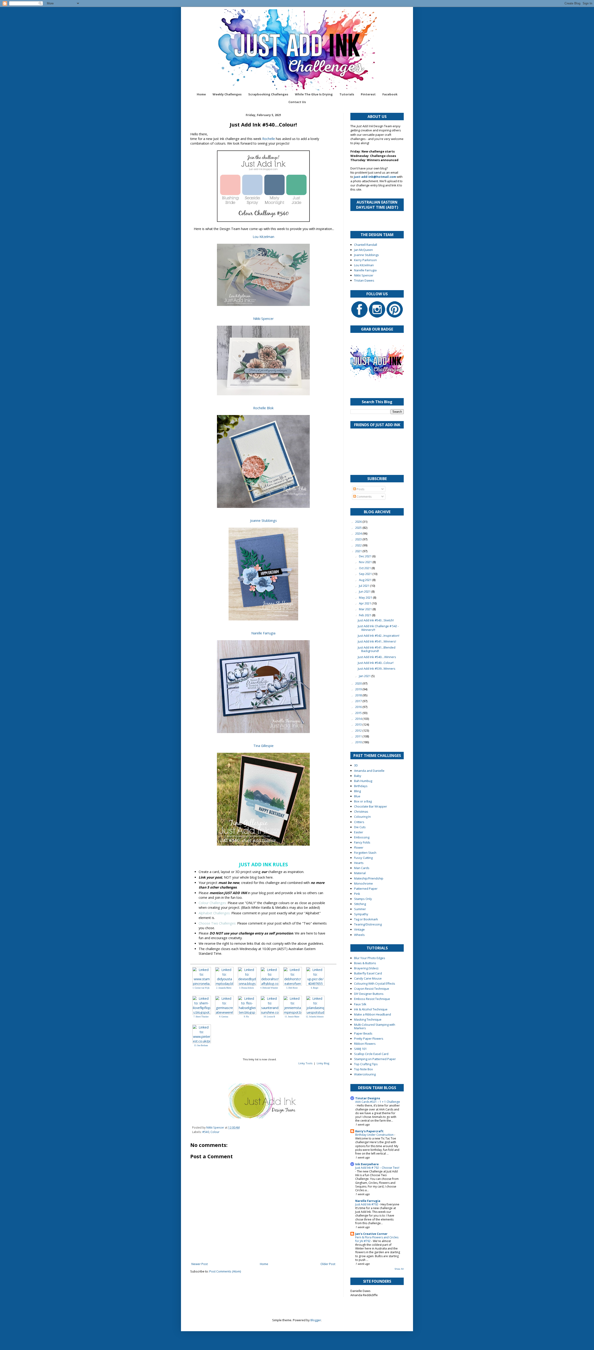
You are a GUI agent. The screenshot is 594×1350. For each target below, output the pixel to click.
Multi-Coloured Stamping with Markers (374, 1026)
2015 (358, 713)
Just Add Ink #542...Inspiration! (378, 635)
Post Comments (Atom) (225, 1271)
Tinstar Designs (367, 1098)
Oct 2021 (365, 568)
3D (356, 765)
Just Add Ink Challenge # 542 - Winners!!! (378, 628)
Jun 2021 (365, 591)
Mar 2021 (365, 609)
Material (360, 873)
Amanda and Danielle (369, 771)
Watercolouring (365, 1074)
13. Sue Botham (201, 1045)
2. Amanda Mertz (223, 988)
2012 (358, 730)
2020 (358, 683)
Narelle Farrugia (263, 633)
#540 (205, 1132)
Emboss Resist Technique (372, 999)
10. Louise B (269, 1017)
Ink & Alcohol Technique (370, 1009)
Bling (357, 791)
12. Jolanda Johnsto (315, 1017)
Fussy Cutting (363, 858)
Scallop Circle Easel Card (371, 1054)
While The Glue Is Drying (314, 94)
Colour (215, 1132)
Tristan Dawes (364, 280)
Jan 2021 (365, 676)
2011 (358, 736)
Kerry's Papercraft (369, 1131)
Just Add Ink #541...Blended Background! (376, 649)
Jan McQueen (363, 250)
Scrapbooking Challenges (268, 94)
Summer (360, 909)
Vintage (359, 929)
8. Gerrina (223, 1017)
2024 (358, 533)
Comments (364, 496)
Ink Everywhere (367, 1164)
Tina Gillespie (263, 745)
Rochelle (268, 138)
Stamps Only (363, 899)
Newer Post (199, 1264)
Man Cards (361, 868)
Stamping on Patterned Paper (375, 1059)
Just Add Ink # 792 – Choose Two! (377, 1168)
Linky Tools (305, 1063)
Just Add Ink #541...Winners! (377, 641)
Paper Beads (363, 1033)
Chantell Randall (365, 245)
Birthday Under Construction (374, 1135)
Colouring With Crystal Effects (374, 983)
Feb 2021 (365, 615)
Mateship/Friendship (368, 878)
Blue (357, 796)
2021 (358, 551)
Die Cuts (360, 827)
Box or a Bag (363, 801)
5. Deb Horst (292, 988)
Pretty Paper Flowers (368, 1038)
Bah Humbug (363, 781)
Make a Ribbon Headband (372, 1014)
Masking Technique (367, 1019)
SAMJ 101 (360, 1049)
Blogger (315, 1320)
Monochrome (363, 883)
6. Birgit (314, 988)
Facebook (389, 94)
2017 (358, 701)
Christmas (361, 811)
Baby (357, 776)
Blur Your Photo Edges (369, 958)
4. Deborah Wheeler (269, 988)
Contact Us (297, 102)
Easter (358, 832)
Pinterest (368, 94)
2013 (358, 724)
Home (201, 94)
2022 (358, 545)
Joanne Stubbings (263, 520)
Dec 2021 (365, 556)
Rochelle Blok (263, 408)
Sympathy (361, 914)
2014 (358, 719)
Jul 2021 (364, 586)
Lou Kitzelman (263, 236)
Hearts (359, 863)
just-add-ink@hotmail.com (375, 177)
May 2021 (366, 597)
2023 (358, 539)
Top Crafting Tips (366, 1064)
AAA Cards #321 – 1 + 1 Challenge (377, 1102)
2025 (358, 528)
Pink (357, 894)
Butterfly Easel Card (368, 973)
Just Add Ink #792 (367, 1204)
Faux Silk (360, 1004)
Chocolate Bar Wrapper (370, 806)
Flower (358, 847)
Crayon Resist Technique (371, 989)
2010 (358, 742)
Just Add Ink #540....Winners (377, 657)
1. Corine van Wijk (201, 988)
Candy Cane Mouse (368, 978)
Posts (360, 489)
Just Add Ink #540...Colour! (376, 663)
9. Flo (246, 1017)
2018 (358, 695)
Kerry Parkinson (365, 260)
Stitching (360, 904)
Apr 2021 (365, 603)
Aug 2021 (365, 580)
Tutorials (346, 94)
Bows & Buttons (365, 963)
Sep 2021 (365, 574)
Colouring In (362, 817)
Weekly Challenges (227, 94)
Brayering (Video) (366, 968)
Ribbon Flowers (365, 1044)
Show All (399, 1268)
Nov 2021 (365, 562)
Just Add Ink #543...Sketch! (376, 620)
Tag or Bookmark (366, 919)
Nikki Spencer (263, 318)
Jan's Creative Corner (371, 1234)
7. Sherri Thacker (201, 1017)
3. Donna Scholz (246, 988)
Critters (359, 822)
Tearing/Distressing (368, 924)
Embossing (361, 837)
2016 (358, 707)
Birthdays (361, 786)
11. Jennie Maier (292, 1017)
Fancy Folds (362, 842)
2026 (358, 521)
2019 (358, 689)
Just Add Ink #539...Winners (376, 668)
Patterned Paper (366, 888)
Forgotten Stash (365, 852)
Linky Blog (323, 1063)
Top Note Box (363, 1069)
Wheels (359, 935)
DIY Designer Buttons (369, 994)
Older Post (327, 1264)
